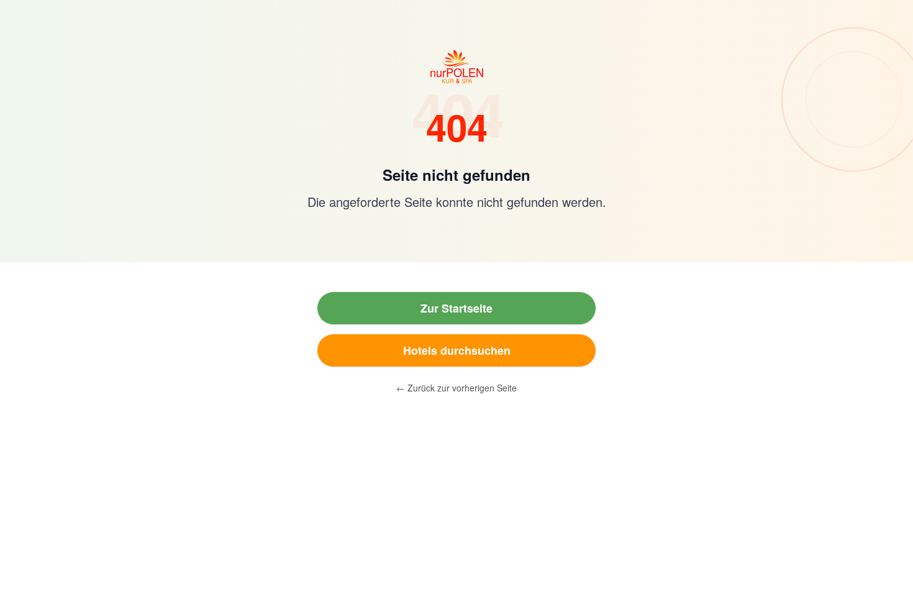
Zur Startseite (456, 308)
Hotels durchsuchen (457, 350)
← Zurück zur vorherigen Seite (456, 388)
